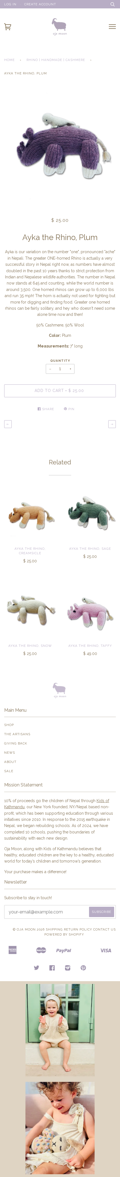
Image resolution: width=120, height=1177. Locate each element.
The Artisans (17, 734)
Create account (40, 4)
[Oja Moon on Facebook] (52, 969)
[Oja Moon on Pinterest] (83, 969)
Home (9, 60)
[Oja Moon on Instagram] (68, 969)
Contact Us (104, 929)
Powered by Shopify (64, 934)
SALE (8, 771)
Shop (9, 725)
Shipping (54, 929)
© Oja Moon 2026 (29, 929)
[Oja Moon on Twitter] (37, 969)
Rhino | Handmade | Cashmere (56, 60)
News (9, 753)
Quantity (60, 361)
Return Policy (78, 929)
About (10, 762)
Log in (10, 4)
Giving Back (15, 743)
